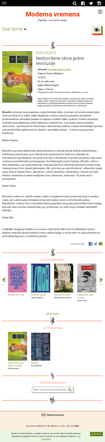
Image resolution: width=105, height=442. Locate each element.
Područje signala (38, 296)
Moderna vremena (53, 14)
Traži (69, 389)
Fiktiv (76, 426)
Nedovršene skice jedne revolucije (16, 366)
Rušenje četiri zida (16, 294)
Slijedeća (101, 281)
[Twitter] (91, 3)
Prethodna (3, 281)
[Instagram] (99, 3)
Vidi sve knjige (52, 314)
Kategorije (96, 30)
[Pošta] (100, 243)
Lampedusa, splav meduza (85, 297)
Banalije (36, 364)
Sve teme (13, 29)
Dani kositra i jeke (62, 296)
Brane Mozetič (46, 52)
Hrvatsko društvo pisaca (59, 69)
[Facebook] (83, 3)
